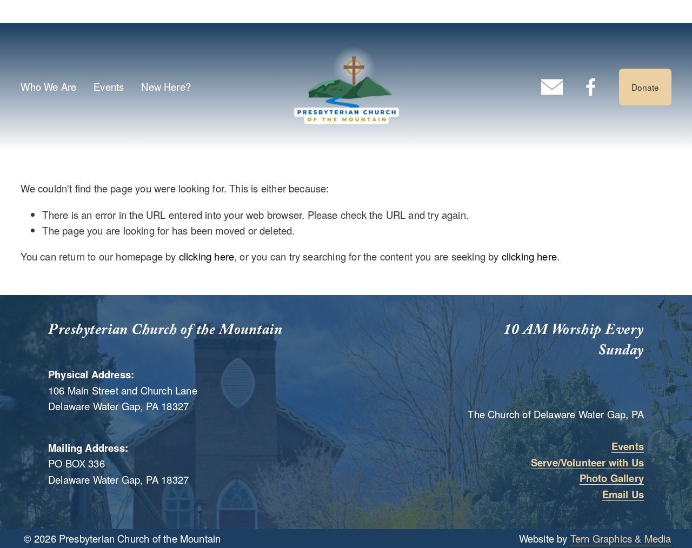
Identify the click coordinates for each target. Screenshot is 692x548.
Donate (645, 87)
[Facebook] (591, 87)
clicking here (206, 256)
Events (109, 86)
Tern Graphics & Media (620, 538)
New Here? (166, 86)
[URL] (552, 87)
